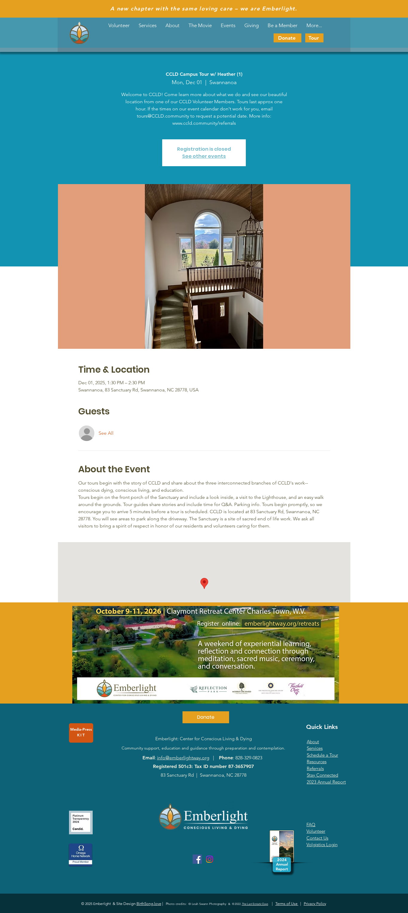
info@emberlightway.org (183, 758)
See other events (204, 156)
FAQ (310, 824)
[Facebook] (197, 859)
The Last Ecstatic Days (255, 904)
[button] (228, 25)
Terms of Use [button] (286, 903)
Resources (316, 761)
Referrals (315, 768)
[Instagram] (209, 859)
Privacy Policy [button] (315, 903)
